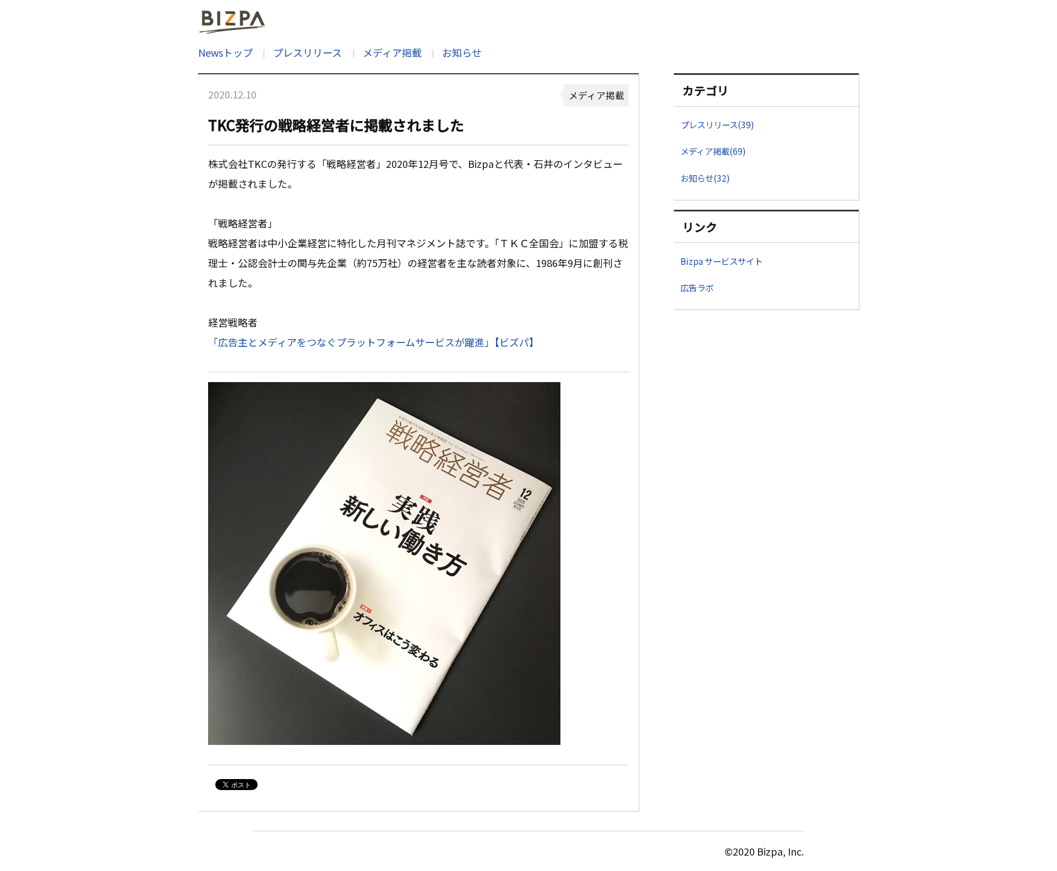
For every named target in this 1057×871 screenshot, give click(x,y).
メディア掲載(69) (713, 151)
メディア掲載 (392, 52)
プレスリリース (307, 52)
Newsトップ (225, 52)
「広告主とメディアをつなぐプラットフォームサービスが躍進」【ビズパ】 (373, 342)
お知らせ (462, 52)
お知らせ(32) (705, 178)
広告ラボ (696, 287)
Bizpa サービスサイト (721, 261)
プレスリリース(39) (717, 124)
